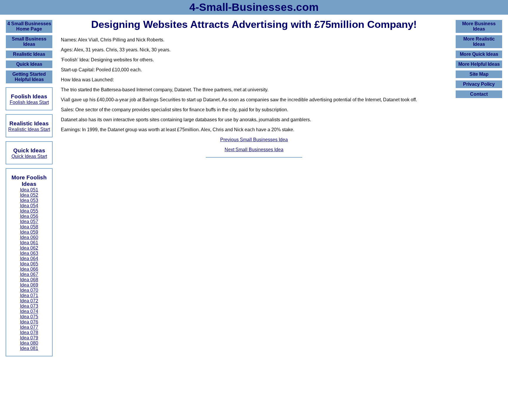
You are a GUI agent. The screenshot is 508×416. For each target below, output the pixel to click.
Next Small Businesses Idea (254, 149)
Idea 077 (29, 327)
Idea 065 (29, 263)
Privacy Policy (479, 84)
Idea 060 (29, 237)
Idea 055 (29, 210)
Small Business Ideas (29, 41)
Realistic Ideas (29, 54)
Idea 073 (29, 306)
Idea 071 (29, 295)
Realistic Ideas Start (29, 129)
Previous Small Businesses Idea (254, 139)
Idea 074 (29, 311)
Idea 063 (29, 253)
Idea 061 (29, 242)
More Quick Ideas (479, 54)
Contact (479, 94)
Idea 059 (29, 232)
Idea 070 (29, 290)
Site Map (479, 74)
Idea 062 (29, 247)
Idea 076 (29, 321)
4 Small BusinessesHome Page (29, 26)
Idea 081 (29, 348)
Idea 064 (29, 258)
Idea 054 (29, 205)
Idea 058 (29, 226)
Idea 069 (29, 284)
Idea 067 (29, 274)
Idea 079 (29, 337)
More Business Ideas (479, 26)
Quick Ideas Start (29, 156)
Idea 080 (29, 343)
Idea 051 (29, 189)
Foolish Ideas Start (29, 102)
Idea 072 (29, 300)
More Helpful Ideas (479, 64)
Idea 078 (29, 332)
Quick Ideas (29, 64)
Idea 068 (29, 279)
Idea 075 (29, 316)
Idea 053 (29, 200)
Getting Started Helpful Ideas (29, 77)
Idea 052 (29, 195)
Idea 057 (29, 221)
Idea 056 (29, 216)
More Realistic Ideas (479, 41)
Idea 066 (29, 269)
